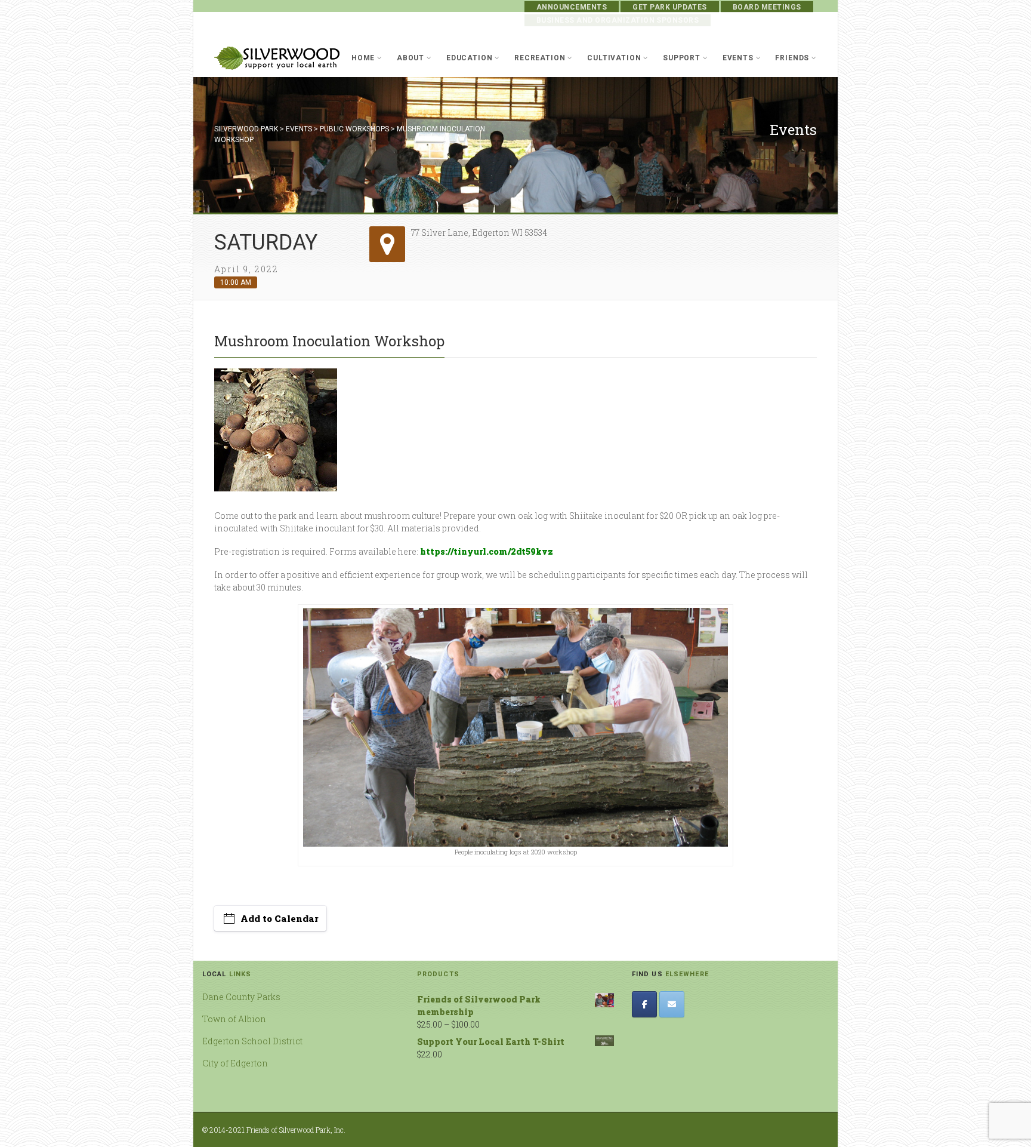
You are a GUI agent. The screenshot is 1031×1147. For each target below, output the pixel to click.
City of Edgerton (235, 1063)
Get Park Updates (669, 7)
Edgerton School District (252, 1041)
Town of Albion (234, 1019)
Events (738, 58)
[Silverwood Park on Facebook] (644, 1004)
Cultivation (614, 58)
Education (469, 58)
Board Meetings (767, 7)
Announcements (571, 7)
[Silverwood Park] (277, 58)
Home (363, 58)
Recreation (539, 58)
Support (681, 58)
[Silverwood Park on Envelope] (671, 1004)
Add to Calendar (279, 918)
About (410, 58)
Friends (792, 58)
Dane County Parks (241, 997)
